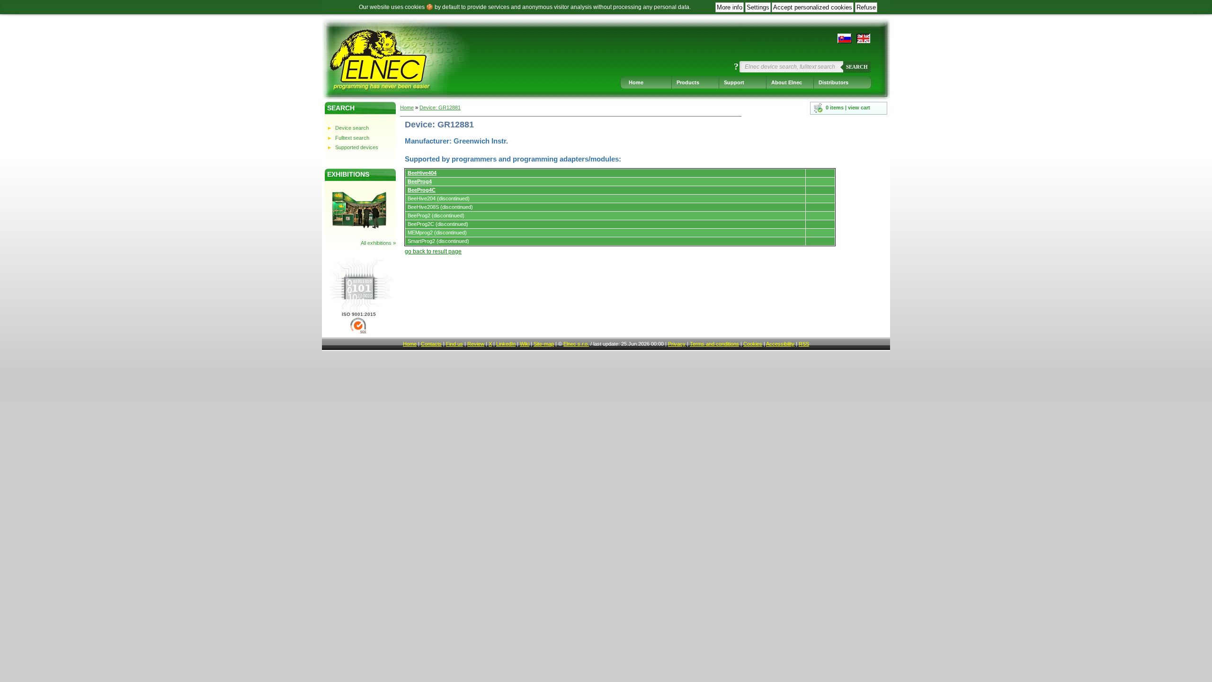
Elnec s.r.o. (576, 344)
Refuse (866, 7)
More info (729, 7)
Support (734, 82)
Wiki (524, 344)
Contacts (431, 344)
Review (475, 344)
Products (688, 82)
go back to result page (433, 251)
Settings (758, 7)
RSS (804, 344)
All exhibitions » (378, 243)
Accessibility (780, 344)
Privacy (677, 344)
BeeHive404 (422, 173)
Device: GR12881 (440, 107)
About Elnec (786, 82)
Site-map (544, 344)
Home (636, 82)
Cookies (752, 344)
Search (857, 67)
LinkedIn (506, 344)
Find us (454, 344)
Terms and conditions (714, 344)
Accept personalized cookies (812, 7)
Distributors (833, 82)
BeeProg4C (422, 190)
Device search (352, 128)
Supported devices (356, 147)
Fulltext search (352, 138)
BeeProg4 (420, 181)
